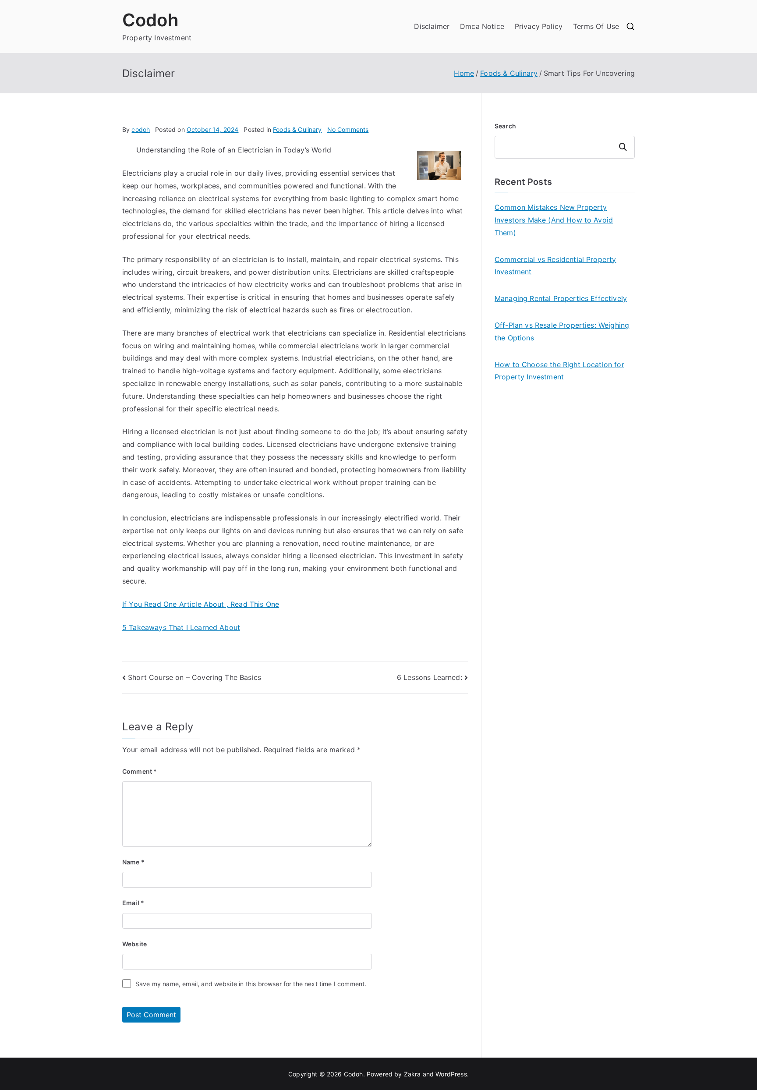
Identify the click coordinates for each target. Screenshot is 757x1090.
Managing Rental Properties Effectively (561, 298)
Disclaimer (431, 26)
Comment (139, 771)
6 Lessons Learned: (429, 677)
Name (133, 862)
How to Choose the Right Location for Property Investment (559, 371)
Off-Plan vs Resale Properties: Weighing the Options (562, 331)
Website (134, 944)
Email (133, 902)
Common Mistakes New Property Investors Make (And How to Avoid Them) (554, 220)
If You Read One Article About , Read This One (200, 604)
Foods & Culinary (297, 129)
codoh (140, 129)
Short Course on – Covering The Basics (194, 677)
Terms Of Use (596, 26)
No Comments (348, 129)
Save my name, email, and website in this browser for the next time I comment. (250, 983)
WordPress (451, 1074)
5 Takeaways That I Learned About (181, 627)
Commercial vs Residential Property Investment (555, 265)
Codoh (150, 20)
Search (505, 126)
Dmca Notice (482, 26)
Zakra (412, 1074)
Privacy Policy (538, 26)
